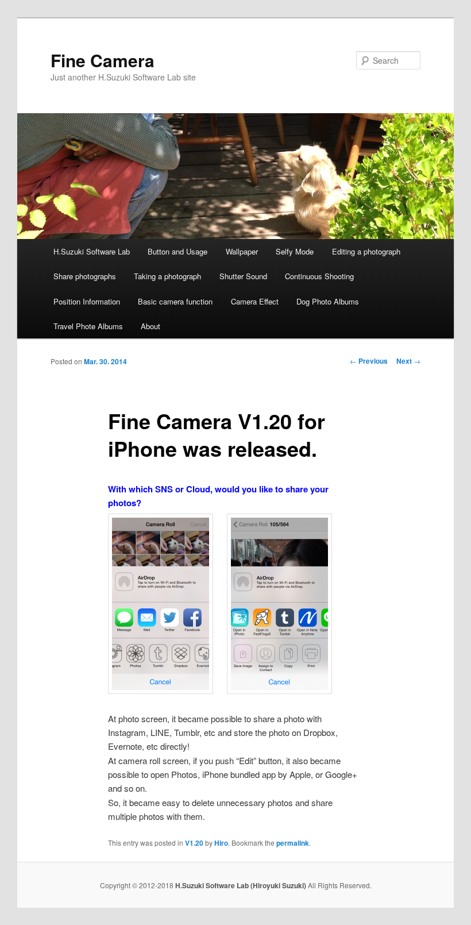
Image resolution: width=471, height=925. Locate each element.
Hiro (221, 843)
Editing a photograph (366, 251)
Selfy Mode (295, 251)
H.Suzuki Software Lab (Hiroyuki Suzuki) (241, 885)
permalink (292, 843)
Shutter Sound (243, 276)
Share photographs (84, 276)
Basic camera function (175, 301)
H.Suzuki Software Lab (91, 251)
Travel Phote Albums (88, 326)
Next (408, 361)
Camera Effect (255, 301)
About (150, 326)
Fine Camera (103, 60)
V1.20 (194, 843)
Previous (369, 361)
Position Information (86, 301)
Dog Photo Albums (327, 301)
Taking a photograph (167, 276)
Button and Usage (177, 251)
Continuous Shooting (319, 276)
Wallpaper (242, 251)
